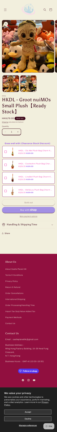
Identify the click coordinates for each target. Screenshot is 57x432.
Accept (28, 412)
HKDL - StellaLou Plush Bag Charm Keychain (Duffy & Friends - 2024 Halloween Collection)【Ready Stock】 (35, 190)
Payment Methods (13, 317)
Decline (28, 419)
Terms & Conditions (14, 275)
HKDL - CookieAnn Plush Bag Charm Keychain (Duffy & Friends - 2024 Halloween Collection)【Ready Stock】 (35, 164)
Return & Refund (12, 287)
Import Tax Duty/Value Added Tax (20, 311)
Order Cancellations (14, 293)
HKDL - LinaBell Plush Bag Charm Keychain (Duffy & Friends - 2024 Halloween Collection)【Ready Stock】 (35, 177)
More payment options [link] (28, 216)
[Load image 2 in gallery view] (28, 83)
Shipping (5, 122)
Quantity (5, 126)
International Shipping (15, 299)
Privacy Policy (11, 281)
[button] (5, 10)
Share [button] (7, 233)
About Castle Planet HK (15, 269)
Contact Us (10, 323)
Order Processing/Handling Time (20, 305)
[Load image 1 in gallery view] (11, 83)
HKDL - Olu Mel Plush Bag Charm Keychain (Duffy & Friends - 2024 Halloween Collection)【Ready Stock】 (35, 151)
